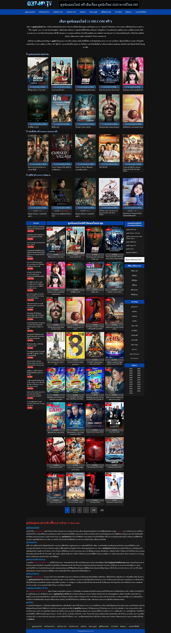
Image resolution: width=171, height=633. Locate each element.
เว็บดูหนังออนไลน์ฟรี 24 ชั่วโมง (38, 591)
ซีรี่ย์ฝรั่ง (134, 275)
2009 (130, 377)
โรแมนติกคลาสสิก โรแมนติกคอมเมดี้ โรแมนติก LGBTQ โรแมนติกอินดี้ (36, 353)
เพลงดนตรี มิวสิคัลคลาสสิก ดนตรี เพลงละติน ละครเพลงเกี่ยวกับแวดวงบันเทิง (35, 336)
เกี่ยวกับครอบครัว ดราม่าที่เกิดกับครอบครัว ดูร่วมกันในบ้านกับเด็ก (35, 305)
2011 (130, 380)
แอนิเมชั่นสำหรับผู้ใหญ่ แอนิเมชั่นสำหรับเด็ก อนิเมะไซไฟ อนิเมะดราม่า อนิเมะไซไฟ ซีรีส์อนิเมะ (36, 253)
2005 (130, 373)
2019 (130, 389)
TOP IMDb (118, 12)
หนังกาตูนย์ (93, 12)
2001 (130, 369)
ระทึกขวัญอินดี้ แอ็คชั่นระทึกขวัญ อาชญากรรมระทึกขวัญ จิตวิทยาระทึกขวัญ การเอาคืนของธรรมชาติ (36, 383)
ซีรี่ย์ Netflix (134, 290)
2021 (130, 391)
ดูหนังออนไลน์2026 (38, 577)
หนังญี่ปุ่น (134, 330)
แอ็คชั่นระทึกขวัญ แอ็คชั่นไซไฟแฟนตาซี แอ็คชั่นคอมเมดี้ (36, 228)
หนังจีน (134, 321)
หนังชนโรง (134, 307)
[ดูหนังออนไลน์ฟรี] (27, 54)
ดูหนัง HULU (130, 249)
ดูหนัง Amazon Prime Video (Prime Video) (134, 237)
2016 (138, 384)
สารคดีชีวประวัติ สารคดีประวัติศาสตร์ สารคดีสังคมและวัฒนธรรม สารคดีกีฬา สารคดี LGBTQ (35, 285)
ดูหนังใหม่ (32, 605)
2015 (130, 384)
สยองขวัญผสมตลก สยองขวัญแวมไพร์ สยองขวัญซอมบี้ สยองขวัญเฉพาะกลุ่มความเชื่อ (36, 326)
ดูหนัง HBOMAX (131, 242)
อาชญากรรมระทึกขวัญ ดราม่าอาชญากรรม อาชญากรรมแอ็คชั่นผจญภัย (35, 274)
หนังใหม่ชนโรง (44, 12)
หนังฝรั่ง (134, 311)
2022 (138, 391)
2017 (130, 386)
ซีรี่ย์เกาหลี (134, 271)
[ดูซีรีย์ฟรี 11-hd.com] (27, 175)
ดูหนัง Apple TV (131, 245)
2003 (130, 371)
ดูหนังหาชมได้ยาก (131, 252)
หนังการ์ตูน (134, 345)
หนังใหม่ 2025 (71, 12)
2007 (130, 375)
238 (93, 510)
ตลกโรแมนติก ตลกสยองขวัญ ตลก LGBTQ (36, 243)
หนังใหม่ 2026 (58, 12)
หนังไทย (83, 12)
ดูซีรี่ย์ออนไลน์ (106, 12)
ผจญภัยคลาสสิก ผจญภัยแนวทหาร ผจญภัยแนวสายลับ (35, 235)
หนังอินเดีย (134, 335)
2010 (138, 377)
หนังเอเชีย (134, 340)
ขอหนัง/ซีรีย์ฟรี (141, 12)
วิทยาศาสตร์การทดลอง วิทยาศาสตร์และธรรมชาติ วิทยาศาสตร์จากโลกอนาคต (35, 363)
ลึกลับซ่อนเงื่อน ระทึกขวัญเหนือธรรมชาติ (35, 345)
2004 (138, 371)
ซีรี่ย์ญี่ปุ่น (134, 280)
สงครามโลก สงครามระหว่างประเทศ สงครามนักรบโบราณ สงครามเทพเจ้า (36, 394)
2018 (138, 386)
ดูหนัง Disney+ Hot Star (133, 233)
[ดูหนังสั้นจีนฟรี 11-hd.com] (27, 131)
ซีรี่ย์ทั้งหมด (134, 294)
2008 (138, 375)
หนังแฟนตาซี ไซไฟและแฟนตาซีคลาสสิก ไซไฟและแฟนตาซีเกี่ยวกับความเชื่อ (35, 315)
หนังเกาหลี (134, 326)
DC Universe (134, 358)
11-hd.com (120, 531)
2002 (138, 369)
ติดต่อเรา (129, 12)
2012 (138, 380)
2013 (130, 382)
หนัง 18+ (134, 349)
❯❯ (102, 510)
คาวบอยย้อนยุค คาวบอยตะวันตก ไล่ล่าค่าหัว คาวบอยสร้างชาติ (36, 403)
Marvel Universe (134, 354)
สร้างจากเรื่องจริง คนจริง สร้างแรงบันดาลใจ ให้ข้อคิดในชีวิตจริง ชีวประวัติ (35, 264)
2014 (138, 382)
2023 (130, 393)
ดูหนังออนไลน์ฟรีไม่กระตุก (41, 562)
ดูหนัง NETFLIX (131, 229)
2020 (138, 389)
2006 (138, 373)
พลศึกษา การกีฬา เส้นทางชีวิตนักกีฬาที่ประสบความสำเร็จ (35, 372)
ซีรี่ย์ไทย (134, 285)
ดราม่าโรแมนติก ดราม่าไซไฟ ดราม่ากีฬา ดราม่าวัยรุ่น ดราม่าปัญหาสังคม (35, 296)
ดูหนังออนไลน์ (30, 12)
